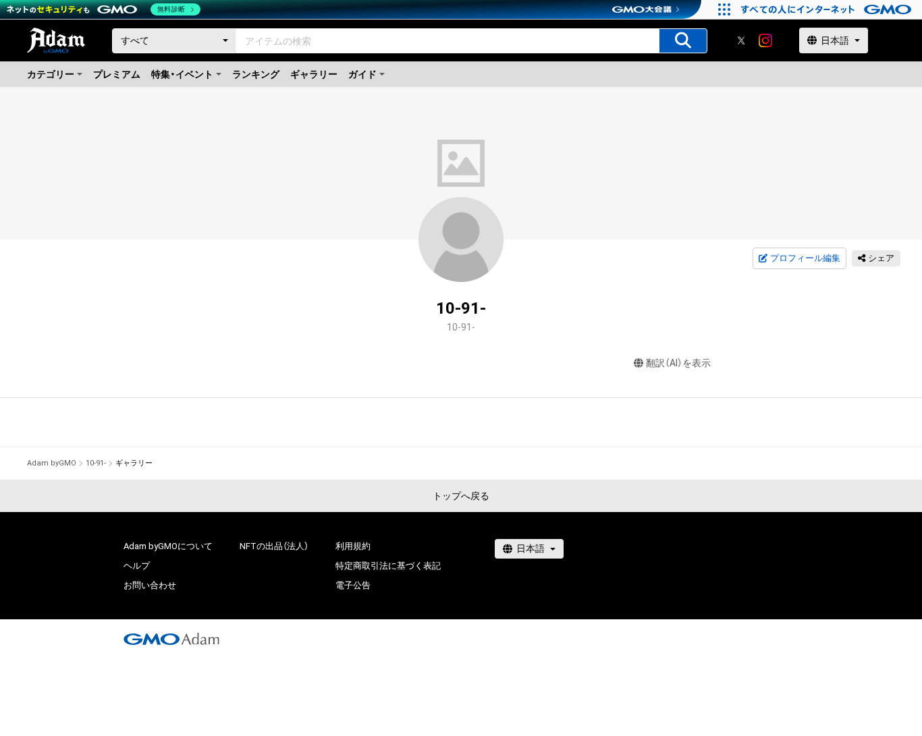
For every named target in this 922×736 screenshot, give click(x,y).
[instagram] (765, 40)
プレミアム (116, 74)
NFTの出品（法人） (274, 546)
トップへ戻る (461, 495)
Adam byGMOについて (168, 546)
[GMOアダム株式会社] (171, 639)
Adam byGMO (51, 463)
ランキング (255, 74)
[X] (741, 40)
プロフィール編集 (805, 258)
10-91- (96, 463)
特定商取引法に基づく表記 (388, 566)
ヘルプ (137, 566)
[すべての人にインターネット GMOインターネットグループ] (828, 9)
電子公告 (353, 585)
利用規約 (353, 546)
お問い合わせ (150, 585)
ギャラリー (313, 74)
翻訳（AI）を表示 (678, 363)
